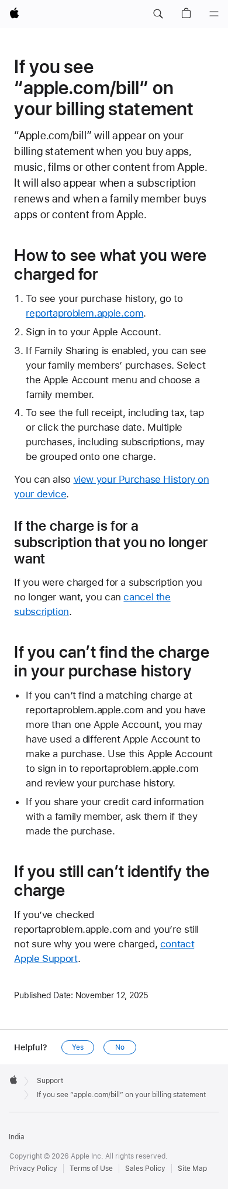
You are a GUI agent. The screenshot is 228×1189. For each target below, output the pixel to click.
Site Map (192, 1168)
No (120, 1047)
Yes (78, 1047)
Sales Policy (145, 1168)
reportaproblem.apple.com (84, 313)
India (17, 1137)
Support (50, 1081)
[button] (158, 14)
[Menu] (214, 14)
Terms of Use (91, 1168)
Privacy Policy (33, 1168)
